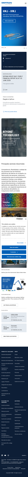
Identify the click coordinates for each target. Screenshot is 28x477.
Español (24, 455)
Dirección (3, 425)
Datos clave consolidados (7, 408)
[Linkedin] (2, 455)
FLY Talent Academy (19, 360)
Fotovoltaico (4, 387)
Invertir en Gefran (5, 405)
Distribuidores (18, 414)
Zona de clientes (18, 434)
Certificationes (18, 417)
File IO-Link (17, 420)
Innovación (17, 378)
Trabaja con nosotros (19, 366)
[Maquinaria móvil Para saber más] (14, 208)
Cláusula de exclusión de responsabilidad (11, 468)
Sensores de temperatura (7, 360)
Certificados (17, 423)
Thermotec (14, 325)
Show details (20, 242)
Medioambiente (18, 375)
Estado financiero (5, 422)
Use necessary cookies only (14, 256)
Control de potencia (5, 372)
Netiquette (23, 468)
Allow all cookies (14, 247)
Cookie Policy (18, 467)
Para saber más (9, 21)
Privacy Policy (10, 467)
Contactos (17, 404)
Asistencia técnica (19, 407)
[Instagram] (9, 455)
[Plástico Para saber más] (14, 194)
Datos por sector (5, 411)
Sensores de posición (6, 354)
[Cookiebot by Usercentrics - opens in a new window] (17, 219)
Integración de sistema (6, 384)
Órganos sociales (5, 428)
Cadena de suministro (20, 381)
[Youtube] (6, 455)
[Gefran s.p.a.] (6, 3)
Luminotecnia (4, 390)
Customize (13, 252)
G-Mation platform (5, 375)
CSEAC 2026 (14, 314)
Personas (17, 372)
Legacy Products (5, 381)
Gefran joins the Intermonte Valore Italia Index (13, 272)
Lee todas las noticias (9, 305)
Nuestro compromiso (19, 369)
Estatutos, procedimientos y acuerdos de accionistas (7, 435)
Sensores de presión (6, 357)
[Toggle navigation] (26, 3)
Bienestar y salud (19, 357)
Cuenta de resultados (6, 419)
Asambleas (3, 431)
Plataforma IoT (4, 378)
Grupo (16, 354)
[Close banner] (25, 219)
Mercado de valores (5, 440)
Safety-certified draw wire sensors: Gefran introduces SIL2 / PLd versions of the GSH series (12, 299)
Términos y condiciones (20, 431)
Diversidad (17, 363)
